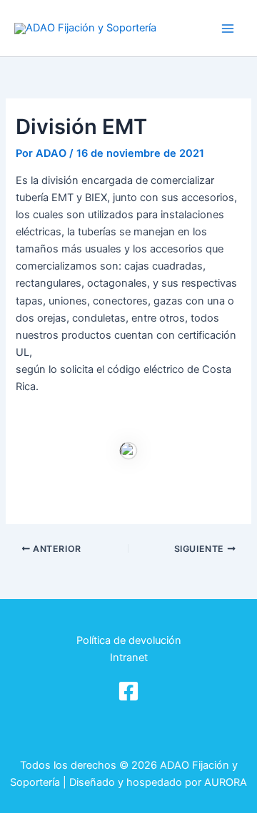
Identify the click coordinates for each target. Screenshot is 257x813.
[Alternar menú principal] (228, 29)
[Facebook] (128, 691)
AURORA (225, 782)
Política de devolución (128, 640)
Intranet (129, 657)
